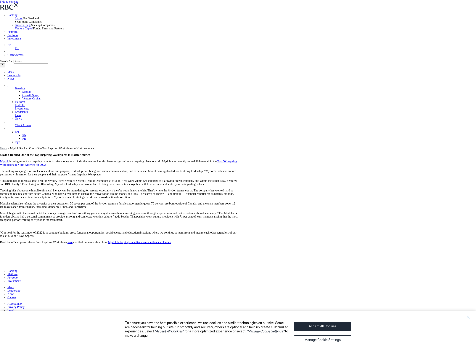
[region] (238, 330)
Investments (14, 38)
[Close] (468, 317)
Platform (12, 31)
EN (9, 44)
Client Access (15, 54)
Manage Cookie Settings (323, 340)
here (70, 242)
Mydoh (4, 161)
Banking (12, 15)
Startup (19, 18)
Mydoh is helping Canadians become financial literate (139, 242)
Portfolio (12, 35)
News (3, 148)
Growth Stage (23, 25)
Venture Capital (24, 28)
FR (17, 48)
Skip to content (9, 1)
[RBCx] (26, 264)
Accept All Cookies (322, 326)
